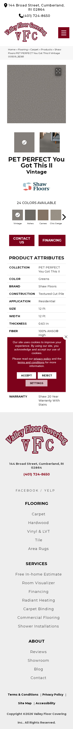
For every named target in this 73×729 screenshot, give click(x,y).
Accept (26, 375)
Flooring (23, 49)
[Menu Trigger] (63, 32)
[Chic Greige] (55, 215)
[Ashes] (30, 215)
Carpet (34, 49)
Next (64, 140)
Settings (36, 383)
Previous (9, 140)
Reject (47, 375)
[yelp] (49, 490)
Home (12, 49)
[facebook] (27, 490)
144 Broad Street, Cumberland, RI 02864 (36, 7)
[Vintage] (17, 215)
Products (46, 49)
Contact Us (21, 240)
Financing (52, 240)
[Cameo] (43, 215)
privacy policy (42, 358)
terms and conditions (31, 362)
